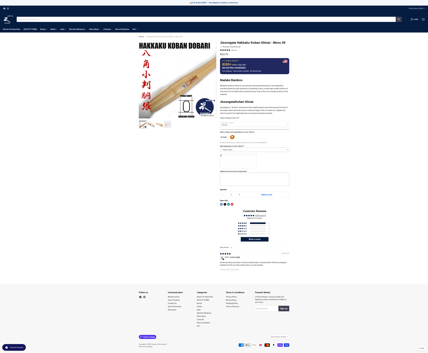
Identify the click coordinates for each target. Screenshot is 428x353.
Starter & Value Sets (11, 29)
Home (141, 37)
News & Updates (122, 29)
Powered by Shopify (145, 346)
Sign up (283, 308)
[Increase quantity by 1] (239, 195)
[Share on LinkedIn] (228, 204)
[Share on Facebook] (221, 204)
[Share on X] (225, 204)
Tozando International (231, 47)
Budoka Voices (173, 297)
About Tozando (174, 300)
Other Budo (94, 29)
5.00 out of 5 (260, 215)
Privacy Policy (231, 297)
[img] (225, 254)
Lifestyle (107, 29)
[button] (415, 19)
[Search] (399, 19)
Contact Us (172, 303)
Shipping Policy (232, 303)
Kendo (43, 29)
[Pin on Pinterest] (232, 204)
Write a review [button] (255, 239)
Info (134, 29)
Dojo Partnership (174, 307)
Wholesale (172, 310)
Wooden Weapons (77, 29)
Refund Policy (231, 300)
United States (416, 8)
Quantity (223, 189)
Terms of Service (232, 307)
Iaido (62, 29)
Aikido (53, 29)
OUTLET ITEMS (30, 29)
